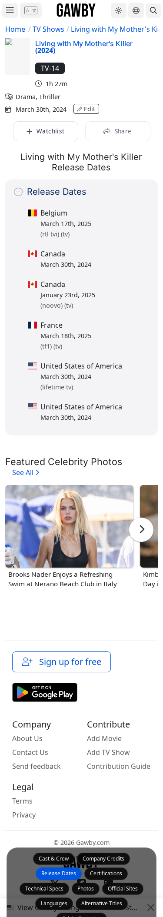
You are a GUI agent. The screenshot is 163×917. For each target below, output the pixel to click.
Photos (85, 888)
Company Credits (103, 858)
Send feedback (36, 766)
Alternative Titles (101, 903)
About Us (27, 738)
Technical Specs (44, 888)
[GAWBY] (76, 10)
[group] (69, 537)
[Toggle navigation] (10, 10)
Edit (89, 109)
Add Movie (104, 738)
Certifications (106, 873)
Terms (22, 801)
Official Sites (123, 888)
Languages (54, 903)
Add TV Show (108, 752)
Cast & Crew (54, 858)
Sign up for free (68, 662)
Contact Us (30, 752)
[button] (31, 10)
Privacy (24, 815)
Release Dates (58, 873)
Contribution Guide (118, 766)
